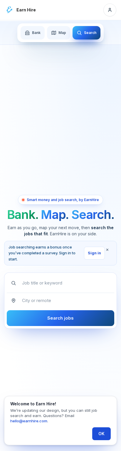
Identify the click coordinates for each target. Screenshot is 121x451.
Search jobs (60, 318)
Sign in (94, 253)
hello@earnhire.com (28, 421)
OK (101, 433)
